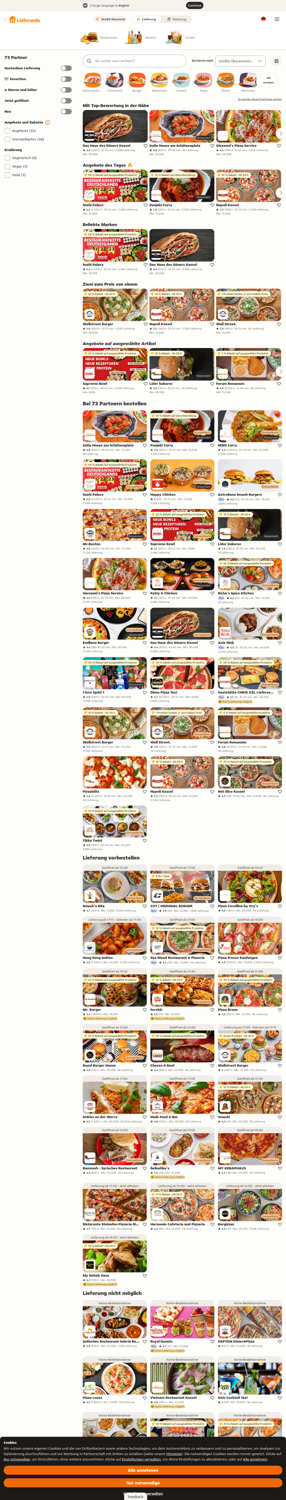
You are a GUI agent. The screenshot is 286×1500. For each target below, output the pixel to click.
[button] (22, 19)
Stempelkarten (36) (28, 139)
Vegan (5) (20, 166)
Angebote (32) (24, 130)
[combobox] (139, 61)
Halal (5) (19, 175)
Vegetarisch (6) (24, 157)
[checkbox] (93, 83)
